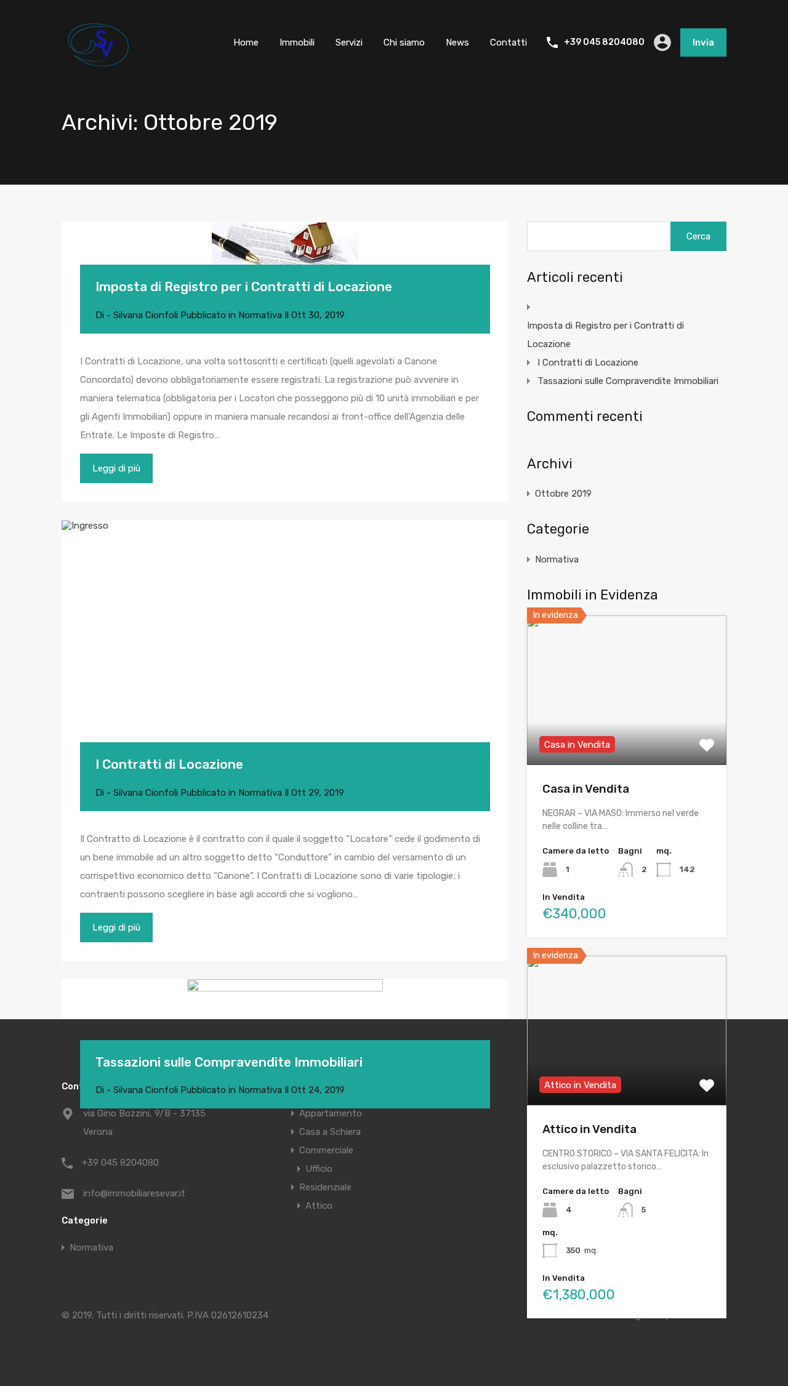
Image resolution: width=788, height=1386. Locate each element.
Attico (318, 1205)
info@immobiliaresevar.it (134, 1193)
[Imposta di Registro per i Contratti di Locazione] (285, 262)
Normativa (260, 315)
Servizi (349, 42)
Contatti (508, 42)
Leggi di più (116, 468)
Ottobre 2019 (563, 493)
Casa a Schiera (330, 1131)
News (457, 42)
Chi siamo (404, 42)
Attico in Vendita (589, 1129)
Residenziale (325, 1187)
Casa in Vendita (585, 789)
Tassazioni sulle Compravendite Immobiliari (229, 1062)
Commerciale (326, 1150)
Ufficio (318, 1168)
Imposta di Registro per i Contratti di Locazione (243, 286)
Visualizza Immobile (627, 735)
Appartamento (330, 1113)
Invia (703, 42)
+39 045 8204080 (604, 42)
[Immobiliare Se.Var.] (98, 64)
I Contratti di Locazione (169, 764)
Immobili (297, 42)
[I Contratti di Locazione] (285, 650)
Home (246, 42)
